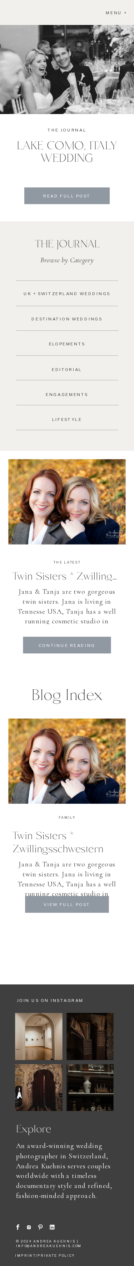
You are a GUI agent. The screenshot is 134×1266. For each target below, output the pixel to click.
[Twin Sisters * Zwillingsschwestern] (66, 502)
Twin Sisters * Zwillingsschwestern (58, 841)
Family (67, 817)
